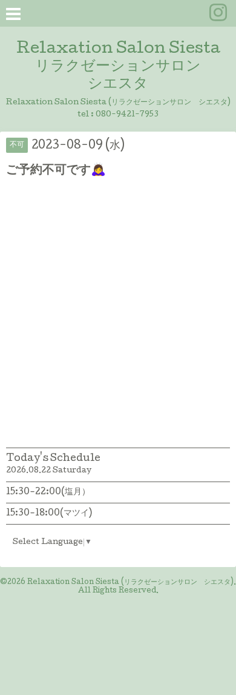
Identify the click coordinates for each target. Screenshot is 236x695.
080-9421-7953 (127, 115)
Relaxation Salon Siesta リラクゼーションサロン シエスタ (118, 67)
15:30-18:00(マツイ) (49, 514)
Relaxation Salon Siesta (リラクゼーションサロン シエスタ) (130, 582)
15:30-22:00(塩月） (48, 492)
